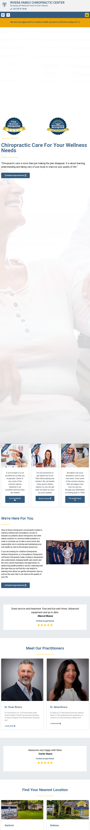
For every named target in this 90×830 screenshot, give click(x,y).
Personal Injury (75, 498)
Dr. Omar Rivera (13, 707)
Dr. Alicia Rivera (58, 707)
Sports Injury (44, 498)
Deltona (54, 825)
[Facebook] (3, 15)
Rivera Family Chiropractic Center (37, 2)
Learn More (9, 726)
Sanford (9, 825)
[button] (87, 15)
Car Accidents (15, 498)
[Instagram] (8, 15)
